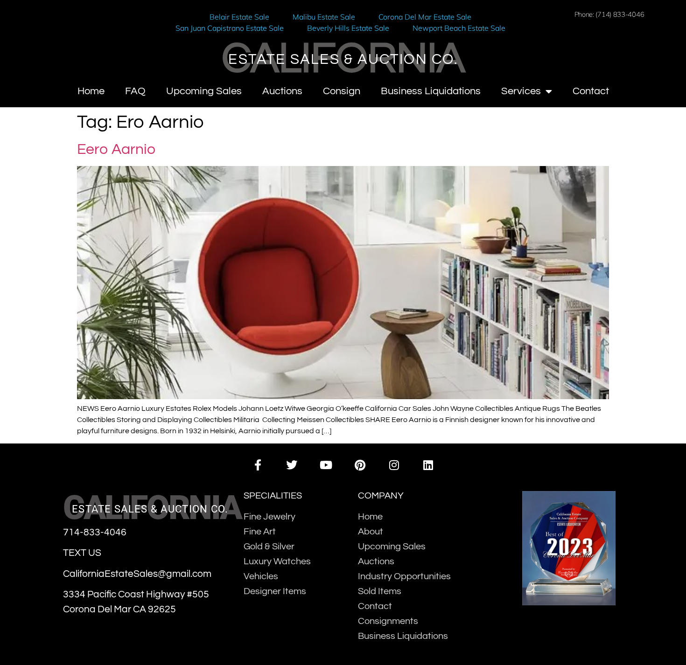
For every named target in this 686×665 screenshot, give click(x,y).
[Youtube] (326, 465)
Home (91, 91)
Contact (591, 91)
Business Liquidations (431, 91)
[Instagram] (394, 465)
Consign (341, 91)
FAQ (135, 91)
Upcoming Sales (204, 91)
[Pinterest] (360, 465)
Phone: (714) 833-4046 (609, 14)
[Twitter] (292, 465)
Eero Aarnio (116, 149)
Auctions (282, 91)
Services (521, 91)
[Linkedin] (428, 465)
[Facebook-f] (257, 465)
